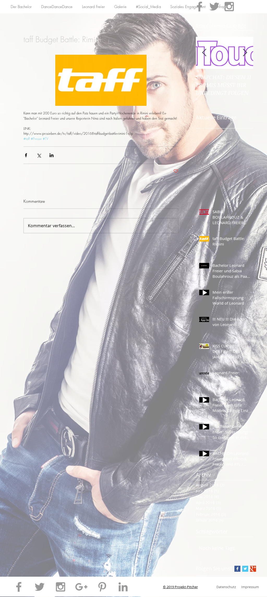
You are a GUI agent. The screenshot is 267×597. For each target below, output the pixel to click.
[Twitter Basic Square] (245, 569)
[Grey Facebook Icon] (199, 6)
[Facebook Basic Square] (237, 569)
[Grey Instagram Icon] (229, 6)
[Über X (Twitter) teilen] (38, 155)
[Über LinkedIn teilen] (51, 155)
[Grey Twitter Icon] (214, 6)
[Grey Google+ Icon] (81, 586)
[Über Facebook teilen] (25, 155)
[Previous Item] (204, 53)
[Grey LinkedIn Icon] (123, 586)
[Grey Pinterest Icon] (102, 586)
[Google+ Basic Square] (253, 569)
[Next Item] (244, 53)
